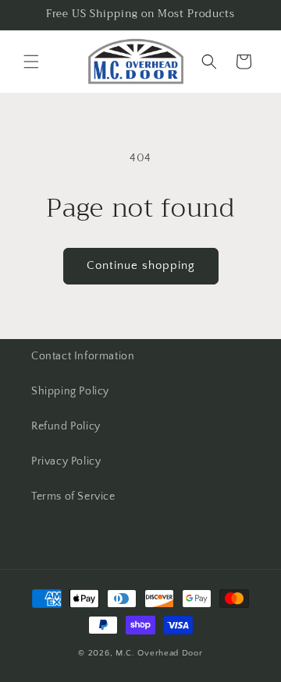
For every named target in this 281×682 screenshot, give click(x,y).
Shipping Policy (70, 391)
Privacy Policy (66, 461)
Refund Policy (66, 426)
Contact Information (82, 356)
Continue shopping (141, 265)
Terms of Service (73, 496)
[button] (31, 61)
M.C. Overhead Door (159, 653)
